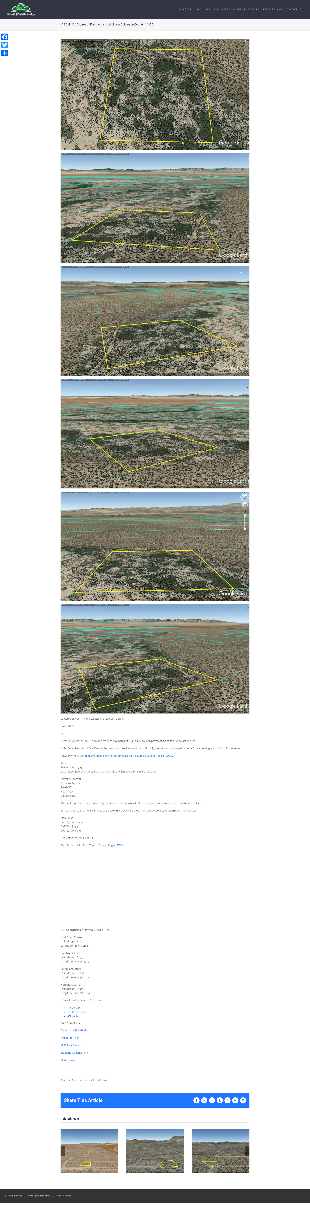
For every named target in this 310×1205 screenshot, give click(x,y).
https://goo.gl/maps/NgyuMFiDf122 (103, 845)
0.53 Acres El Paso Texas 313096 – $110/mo (155, 1151)
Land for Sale (101, 1080)
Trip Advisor (74, 1007)
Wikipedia (73, 1016)
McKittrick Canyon (71, 1045)
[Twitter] (5, 45)
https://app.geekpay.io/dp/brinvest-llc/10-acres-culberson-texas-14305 (129, 755)
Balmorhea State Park (74, 1030)
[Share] (5, 53)
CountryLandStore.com (37, 1196)
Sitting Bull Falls (70, 1037)
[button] (63, 1151)
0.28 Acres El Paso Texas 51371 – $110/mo (220, 1151)
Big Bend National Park (74, 1052)
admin (67, 1080)
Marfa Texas (68, 1060)
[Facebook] (5, 37)
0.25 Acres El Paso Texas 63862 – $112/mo (89, 1151)
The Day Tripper (76, 1012)
